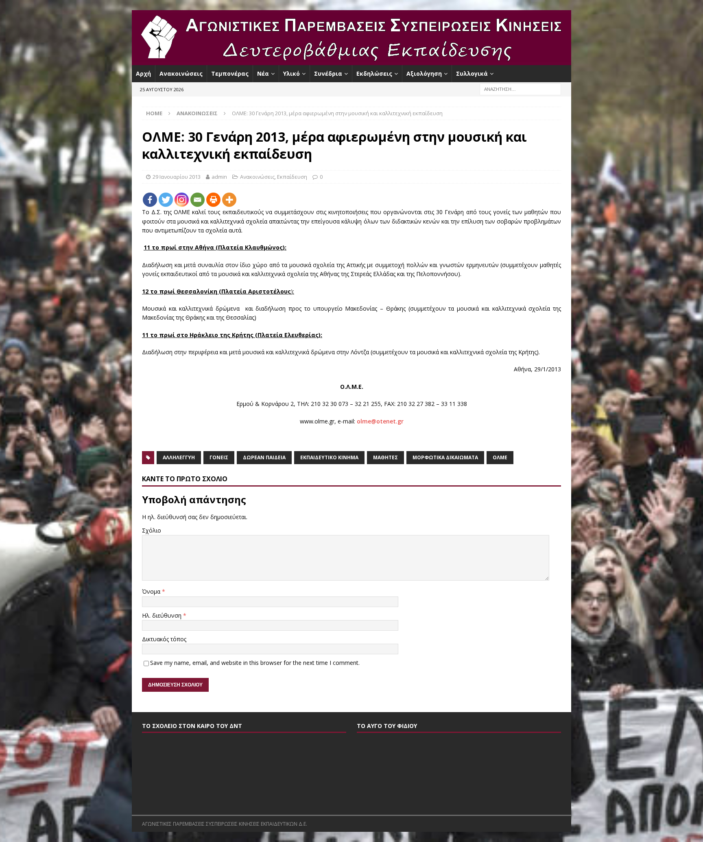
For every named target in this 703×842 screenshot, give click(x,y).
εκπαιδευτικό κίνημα (329, 457)
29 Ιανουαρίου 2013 (177, 176)
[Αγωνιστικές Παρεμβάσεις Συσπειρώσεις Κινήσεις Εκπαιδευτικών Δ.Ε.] (351, 60)
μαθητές (385, 457)
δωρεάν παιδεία (264, 457)
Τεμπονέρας (230, 73)
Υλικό (291, 73)
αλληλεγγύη (179, 457)
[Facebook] (150, 200)
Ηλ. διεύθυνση (162, 615)
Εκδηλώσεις (374, 73)
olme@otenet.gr (380, 421)
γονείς (219, 457)
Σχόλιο (151, 530)
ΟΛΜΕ (500, 457)
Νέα (263, 73)
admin (219, 176)
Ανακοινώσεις (181, 73)
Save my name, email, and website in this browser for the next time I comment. (255, 663)
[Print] (213, 200)
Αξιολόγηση (424, 73)
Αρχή (143, 73)
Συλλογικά (472, 73)
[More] (229, 200)
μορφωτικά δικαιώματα (445, 457)
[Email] (197, 200)
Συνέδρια (328, 73)
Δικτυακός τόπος (164, 639)
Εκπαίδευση (292, 176)
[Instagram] (182, 200)
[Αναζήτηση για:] (520, 89)
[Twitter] (166, 200)
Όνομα (152, 591)
